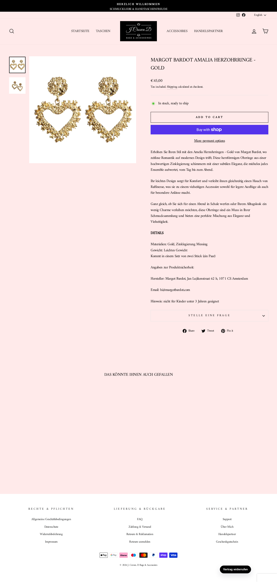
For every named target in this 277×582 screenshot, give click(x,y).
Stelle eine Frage (209, 315)
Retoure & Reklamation (139, 534)
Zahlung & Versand (140, 527)
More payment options (209, 141)
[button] (267, 578)
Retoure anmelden (139, 542)
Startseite (80, 31)
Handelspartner (208, 31)
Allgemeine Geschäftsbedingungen (51, 519)
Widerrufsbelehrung (51, 534)
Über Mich (227, 527)
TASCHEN (103, 31)
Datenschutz (51, 527)
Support (227, 519)
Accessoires (177, 31)
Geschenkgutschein (227, 542)
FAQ (140, 519)
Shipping (172, 87)
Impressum (51, 542)
